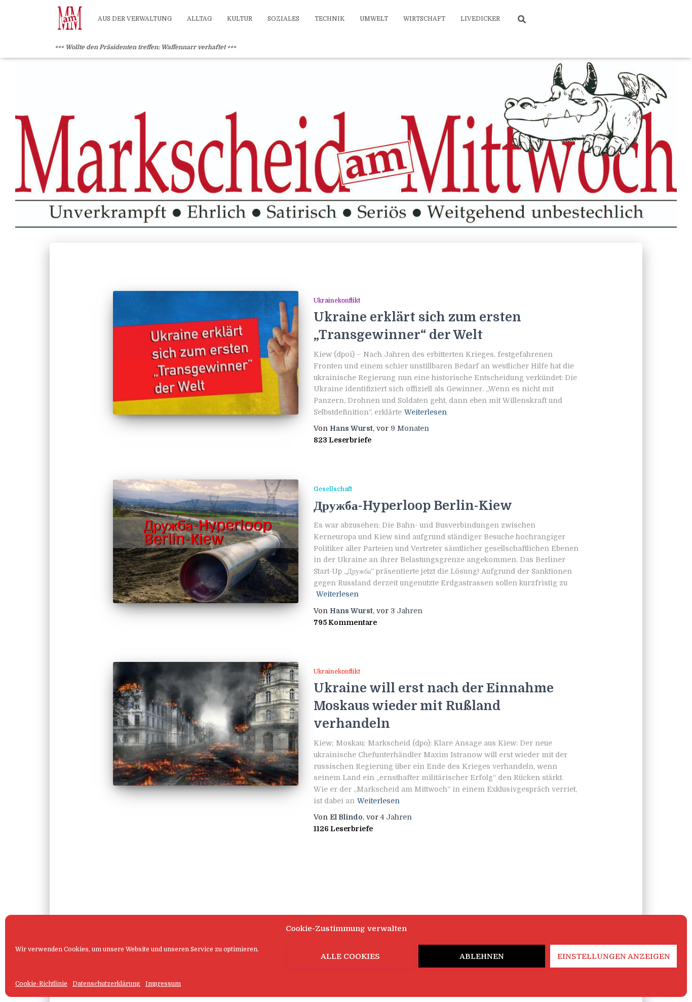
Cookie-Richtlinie (41, 983)
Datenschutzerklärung (106, 983)
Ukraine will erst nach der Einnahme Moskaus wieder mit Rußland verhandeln (434, 706)
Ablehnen (481, 956)
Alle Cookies (350, 956)
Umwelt (374, 18)
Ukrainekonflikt (337, 300)
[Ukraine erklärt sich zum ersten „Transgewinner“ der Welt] (205, 353)
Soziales (283, 18)
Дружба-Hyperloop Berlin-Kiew (413, 505)
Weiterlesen (425, 412)
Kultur (239, 18)
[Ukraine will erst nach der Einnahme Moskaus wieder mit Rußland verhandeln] (205, 724)
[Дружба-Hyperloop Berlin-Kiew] (205, 541)
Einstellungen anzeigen (613, 956)
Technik (329, 18)
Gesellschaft (333, 489)
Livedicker (480, 18)
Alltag (199, 18)
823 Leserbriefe (342, 440)
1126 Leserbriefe (343, 829)
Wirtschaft (424, 18)
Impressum (163, 983)
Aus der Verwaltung (135, 18)
